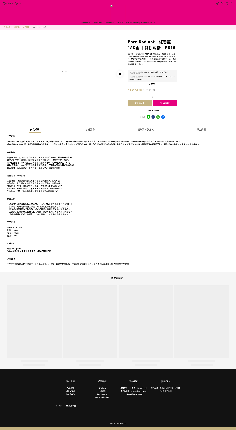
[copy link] (163, 117)
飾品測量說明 (102, 394)
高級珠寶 (109, 22)
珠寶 (119, 22)
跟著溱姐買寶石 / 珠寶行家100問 (139, 22)
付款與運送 (70, 391)
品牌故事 (85, 22)
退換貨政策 (70, 394)
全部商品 (7, 27)
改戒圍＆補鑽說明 (102, 397)
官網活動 (97, 22)
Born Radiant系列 (39, 27)
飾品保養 (102, 391)
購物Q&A (102, 388)
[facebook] (153, 117)
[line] (148, 117)
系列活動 (26, 27)
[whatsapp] (158, 117)
